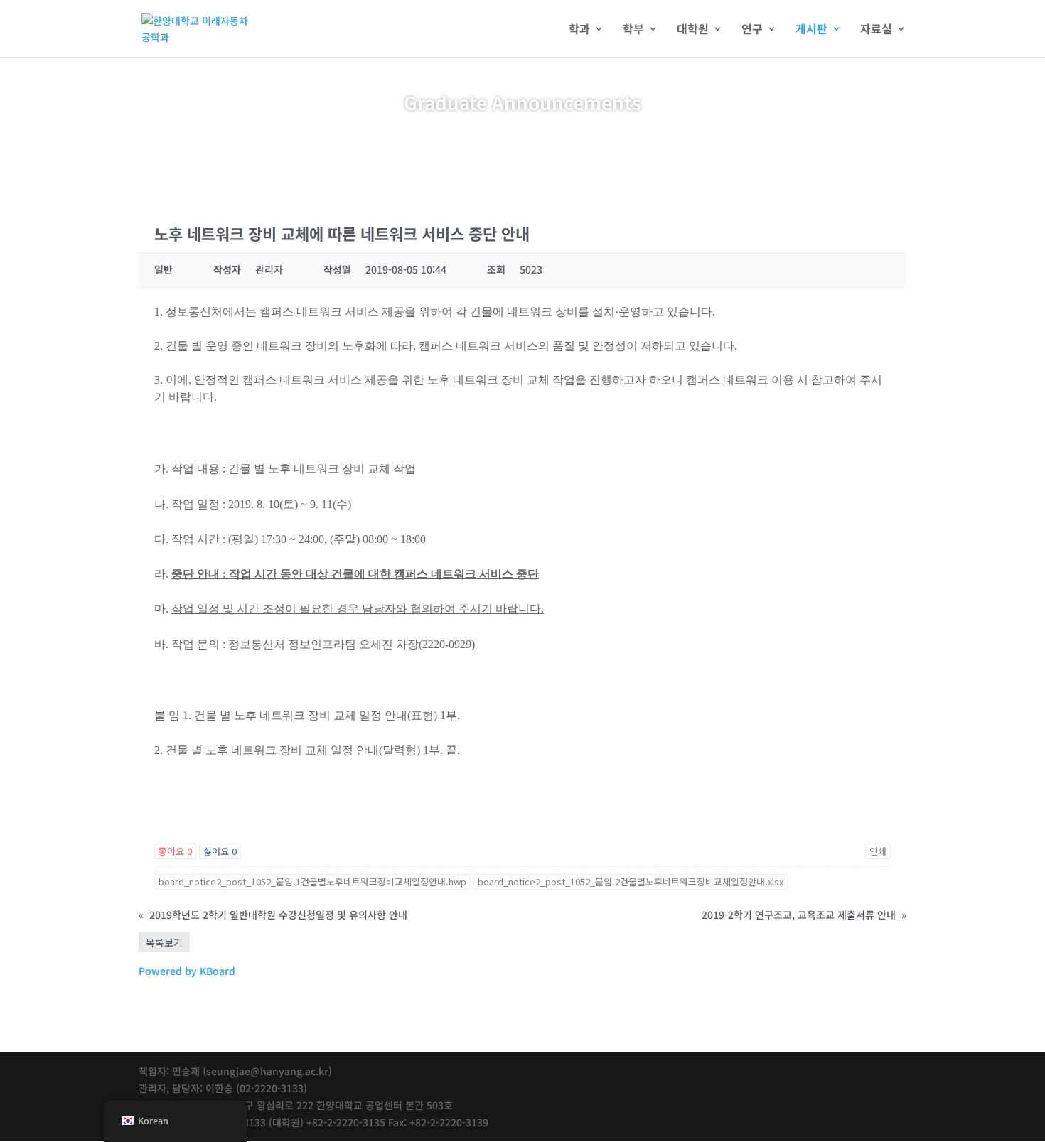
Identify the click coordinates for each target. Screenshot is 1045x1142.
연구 (752, 30)
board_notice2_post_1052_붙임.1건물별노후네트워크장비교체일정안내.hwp (312, 881)
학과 (579, 30)
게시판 (811, 30)
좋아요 (175, 851)
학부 (633, 30)
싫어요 (220, 851)
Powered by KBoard (187, 971)
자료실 (876, 30)
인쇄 (877, 851)
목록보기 (164, 942)
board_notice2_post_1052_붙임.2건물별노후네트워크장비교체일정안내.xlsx (630, 881)
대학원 (693, 30)
